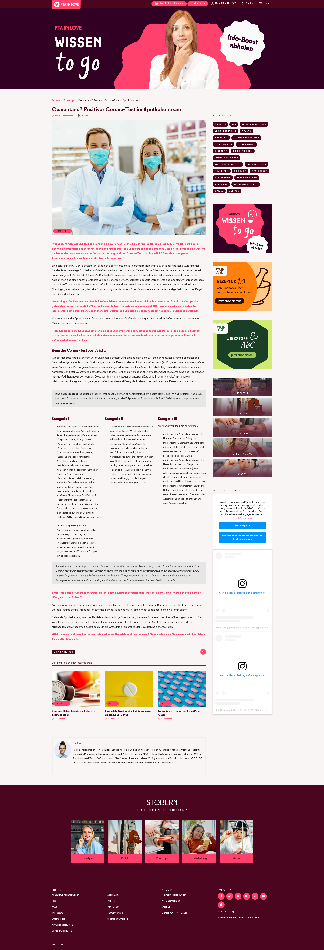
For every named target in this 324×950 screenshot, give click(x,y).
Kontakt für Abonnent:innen (65, 895)
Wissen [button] (112, 703)
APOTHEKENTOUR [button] (225, 131)
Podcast (111, 901)
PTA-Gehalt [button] (259, 171)
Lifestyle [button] (62, 703)
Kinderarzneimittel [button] (228, 164)
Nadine (85, 116)
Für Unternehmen (171, 901)
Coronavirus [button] (223, 145)
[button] (162, 48)
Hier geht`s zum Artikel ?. (67, 597)
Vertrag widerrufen (62, 931)
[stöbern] (87, 842)
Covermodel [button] (246, 145)
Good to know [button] (242, 151)
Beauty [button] (246, 131)
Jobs (54, 901)
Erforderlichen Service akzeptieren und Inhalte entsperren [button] (242, 537)
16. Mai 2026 (59, 719)
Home (58, 100)
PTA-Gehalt (113, 907)
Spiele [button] (219, 191)
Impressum (57, 913)
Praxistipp (69, 100)
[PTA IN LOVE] (66, 4)
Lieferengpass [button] (256, 164)
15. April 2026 (166, 719)
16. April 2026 (113, 719)
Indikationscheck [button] (226, 158)
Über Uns (166, 907)
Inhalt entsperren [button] (242, 525)
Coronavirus (113, 895)
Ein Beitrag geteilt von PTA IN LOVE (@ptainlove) (242, 627)
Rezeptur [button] (221, 184)
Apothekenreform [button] (254, 124)
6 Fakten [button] (220, 124)
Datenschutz (58, 919)
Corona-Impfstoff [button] (246, 138)
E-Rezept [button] (221, 151)
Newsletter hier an (63, 639)
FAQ (54, 907)
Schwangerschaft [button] (246, 184)
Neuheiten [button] (221, 171)
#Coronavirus (63, 652)
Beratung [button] (221, 138)
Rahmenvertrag (115, 913)
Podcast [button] (240, 171)
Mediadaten (198, 3)
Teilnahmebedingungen (174, 895)
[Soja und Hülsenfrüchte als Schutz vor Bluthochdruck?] (76, 706)
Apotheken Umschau (171, 3)
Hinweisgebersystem (62, 925)
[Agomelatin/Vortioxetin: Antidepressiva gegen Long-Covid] (129, 706)
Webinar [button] (234, 191)
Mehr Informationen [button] (242, 519)
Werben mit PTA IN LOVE (174, 913)
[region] (162, 48)
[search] (247, 3)
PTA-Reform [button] (223, 178)
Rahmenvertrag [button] (246, 178)
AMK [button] (234, 124)
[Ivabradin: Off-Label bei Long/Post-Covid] (182, 706)
